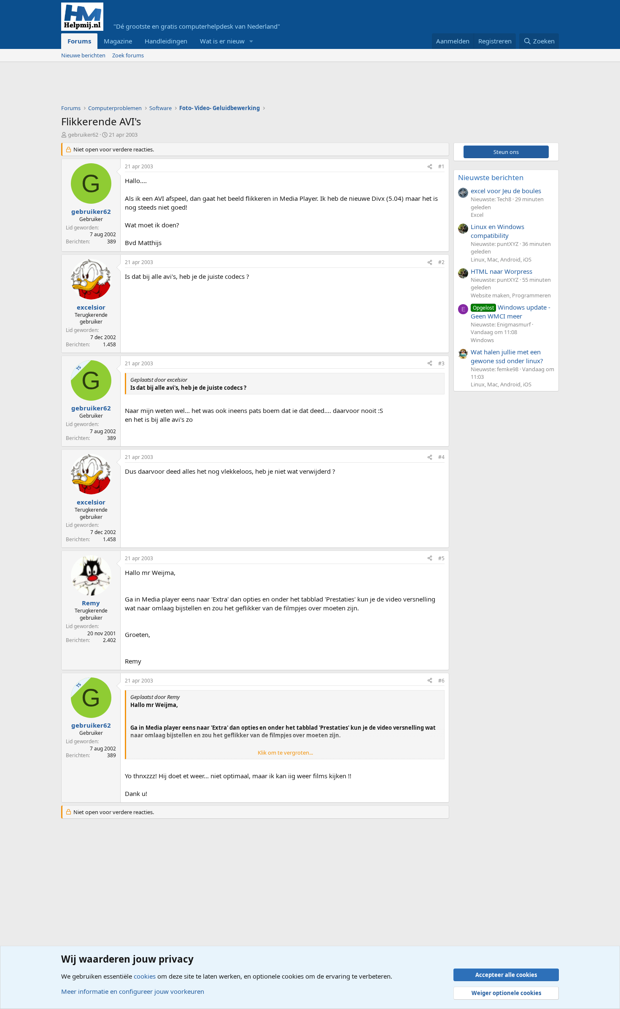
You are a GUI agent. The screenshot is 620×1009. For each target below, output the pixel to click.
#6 (441, 680)
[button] (251, 41)
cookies (145, 976)
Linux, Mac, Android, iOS (501, 259)
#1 (441, 166)
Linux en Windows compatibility (497, 231)
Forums (79, 41)
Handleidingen (166, 41)
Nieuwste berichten (491, 177)
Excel (477, 215)
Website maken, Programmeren (511, 295)
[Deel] (429, 167)
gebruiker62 (83, 134)
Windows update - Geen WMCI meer (510, 311)
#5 (441, 558)
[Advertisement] (214, 85)
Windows (482, 340)
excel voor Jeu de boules (506, 190)
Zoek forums (128, 55)
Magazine (118, 41)
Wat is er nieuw (222, 41)
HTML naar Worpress (501, 271)
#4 (441, 457)
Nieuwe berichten (83, 55)
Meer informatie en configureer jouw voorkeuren (132, 991)
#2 (441, 262)
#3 (441, 363)
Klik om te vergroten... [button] (285, 752)
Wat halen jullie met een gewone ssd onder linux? (507, 356)
